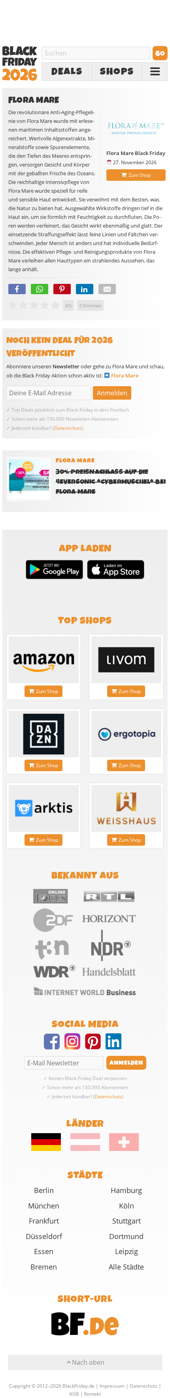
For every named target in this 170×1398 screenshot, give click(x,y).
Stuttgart (126, 1221)
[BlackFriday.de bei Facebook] (54, 1046)
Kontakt (92, 1393)
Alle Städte (126, 1267)
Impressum (112, 1386)
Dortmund (126, 1236)
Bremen (43, 1267)
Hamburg (126, 1190)
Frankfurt (44, 1221)
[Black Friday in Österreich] (85, 1149)
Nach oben (88, 1362)
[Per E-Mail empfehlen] (107, 289)
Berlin (44, 1190)
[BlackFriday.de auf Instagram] (74, 1046)
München (43, 1205)
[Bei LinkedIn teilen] (84, 289)
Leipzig (126, 1251)
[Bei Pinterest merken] (62, 289)
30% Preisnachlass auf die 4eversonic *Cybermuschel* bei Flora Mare (111, 482)
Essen (43, 1251)
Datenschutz (68, 428)
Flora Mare (124, 375)
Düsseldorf (44, 1236)
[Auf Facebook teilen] (17, 289)
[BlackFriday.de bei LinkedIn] (116, 1046)
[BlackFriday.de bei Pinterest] (95, 1046)
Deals (67, 72)
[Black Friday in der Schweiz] (120, 1149)
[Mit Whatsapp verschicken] (39, 289)
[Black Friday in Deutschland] (50, 1149)
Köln (126, 1205)
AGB (74, 1393)
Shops (117, 72)
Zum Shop (139, 175)
